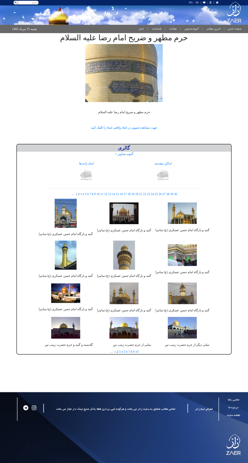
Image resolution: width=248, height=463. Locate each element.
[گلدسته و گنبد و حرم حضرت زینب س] (65, 327)
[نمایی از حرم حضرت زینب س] (124, 327)
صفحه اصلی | (231, 29)
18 (129, 194)
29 (171, 194)
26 (160, 194)
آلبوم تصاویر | (189, 29)
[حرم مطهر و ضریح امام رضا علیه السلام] (124, 73)
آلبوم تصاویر (125, 154)
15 (117, 194)
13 (109, 194)
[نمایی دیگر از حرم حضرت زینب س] (182, 327)
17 (125, 194)
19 (132, 194)
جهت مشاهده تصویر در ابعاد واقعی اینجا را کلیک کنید (124, 127)
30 (175, 194)
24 (152, 194)
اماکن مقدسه (163, 163)
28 (167, 194)
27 (163, 194)
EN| (191, 2)
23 (148, 194)
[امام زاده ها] (86, 175)
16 (121, 194)
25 (156, 194)
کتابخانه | (154, 29)
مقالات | (171, 29)
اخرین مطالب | (211, 29)
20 (136, 194)
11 (101, 194)
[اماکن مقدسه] (163, 175)
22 (144, 194)
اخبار (141, 29)
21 (140, 194)
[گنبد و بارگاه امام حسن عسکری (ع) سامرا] (182, 212)
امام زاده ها (86, 163)
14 (113, 194)
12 (105, 194)
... (73, 194)
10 (98, 194)
